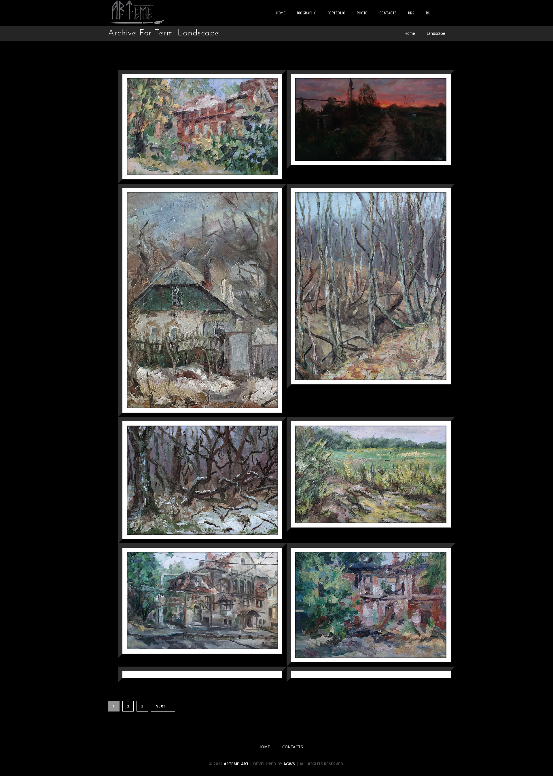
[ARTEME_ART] (137, 13)
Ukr (411, 13)
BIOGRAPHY (306, 13)
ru (428, 13)
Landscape (436, 33)
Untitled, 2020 (234, 674)
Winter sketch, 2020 (392, 674)
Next (161, 706)
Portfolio (336, 13)
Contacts (388, 13)
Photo (362, 13)
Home (280, 13)
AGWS (289, 764)
